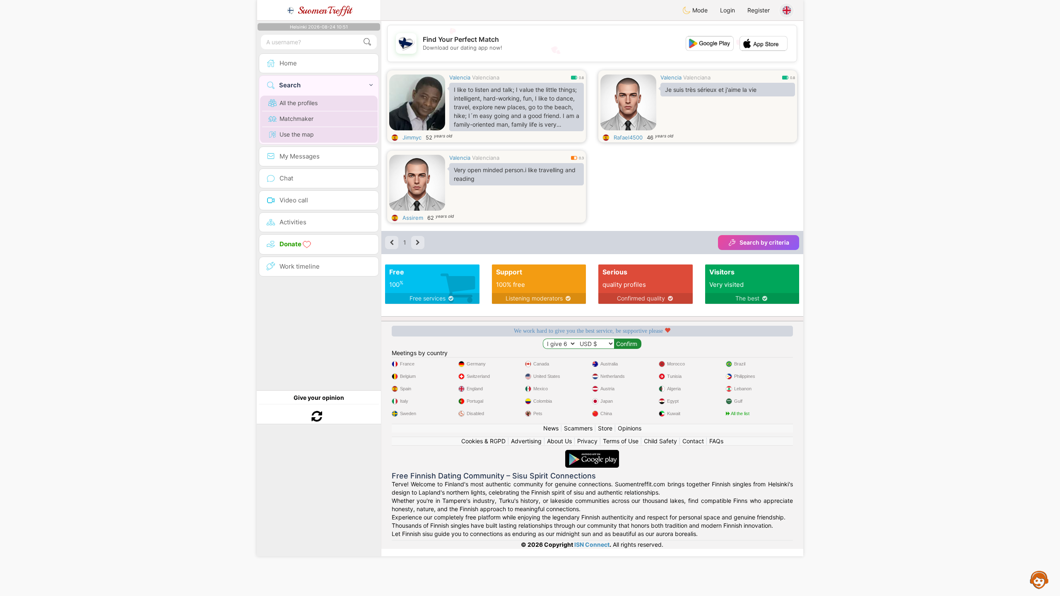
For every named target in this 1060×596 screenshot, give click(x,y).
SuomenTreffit (323, 10)
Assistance (1039, 579)
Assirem (412, 217)
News (551, 428)
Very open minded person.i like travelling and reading (515, 174)
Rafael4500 (628, 137)
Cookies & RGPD (483, 441)
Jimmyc (412, 137)
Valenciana (485, 77)
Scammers (578, 428)
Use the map (296, 134)
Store (605, 428)
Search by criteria (764, 242)
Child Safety (660, 441)
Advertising (526, 441)
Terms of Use (620, 441)
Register (758, 10)
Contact (693, 441)
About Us (559, 441)
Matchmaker (296, 118)
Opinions (629, 428)
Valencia (459, 77)
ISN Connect (592, 544)
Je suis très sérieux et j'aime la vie (710, 89)
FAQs (716, 441)
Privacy (587, 441)
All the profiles (298, 102)
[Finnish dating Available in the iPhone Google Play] (592, 453)
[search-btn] (367, 42)
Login (727, 10)
